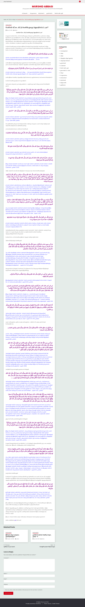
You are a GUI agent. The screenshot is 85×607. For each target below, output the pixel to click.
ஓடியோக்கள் (49, 13)
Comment (6, 558)
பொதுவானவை (33, 13)
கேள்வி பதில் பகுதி (59, 13)
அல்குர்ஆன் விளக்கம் (65, 60)
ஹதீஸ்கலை (63, 85)
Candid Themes (56, 603)
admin (15, 30)
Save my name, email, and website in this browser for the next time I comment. (23, 589)
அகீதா (61, 53)
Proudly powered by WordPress (33, 603)
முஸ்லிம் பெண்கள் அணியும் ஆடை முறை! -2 (42, 535)
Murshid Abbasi (42, 6)
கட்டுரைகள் (24, 13)
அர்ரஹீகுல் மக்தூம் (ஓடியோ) (66, 58)
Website (6, 584)
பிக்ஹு (61, 72)
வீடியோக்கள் (41, 13)
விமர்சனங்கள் (8, 24)
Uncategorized (63, 51)
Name (5, 573)
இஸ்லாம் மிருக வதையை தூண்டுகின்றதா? (12, 535)
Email (5, 579)
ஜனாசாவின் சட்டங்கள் (65, 70)
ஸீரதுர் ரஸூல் (63, 82)
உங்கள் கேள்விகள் (8, 1)
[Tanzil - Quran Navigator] (64, 25)
